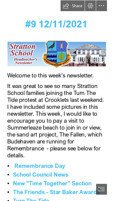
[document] (56, 100)
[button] (73, 5)
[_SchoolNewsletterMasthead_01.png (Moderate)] (56, 54)
